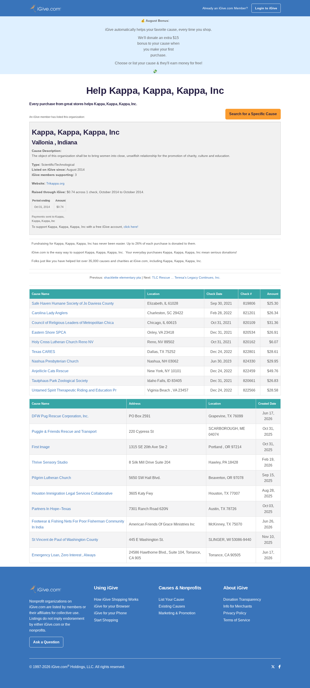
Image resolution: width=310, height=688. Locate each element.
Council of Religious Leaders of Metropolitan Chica (73, 323)
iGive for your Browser (112, 606)
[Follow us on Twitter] (273, 667)
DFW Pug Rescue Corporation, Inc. (60, 416)
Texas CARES (43, 352)
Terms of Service (236, 620)
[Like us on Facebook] (279, 667)
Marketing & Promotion (177, 613)
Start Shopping (106, 620)
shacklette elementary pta (122, 277)
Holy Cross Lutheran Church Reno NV (62, 342)
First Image (41, 447)
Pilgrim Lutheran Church (51, 478)
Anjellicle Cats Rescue (50, 371)
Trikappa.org (55, 183)
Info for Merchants (237, 606)
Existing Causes (172, 606)
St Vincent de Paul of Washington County (65, 540)
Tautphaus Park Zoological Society (60, 381)
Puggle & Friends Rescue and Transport (64, 431)
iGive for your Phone (110, 613)
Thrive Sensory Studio (50, 462)
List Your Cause (171, 599)
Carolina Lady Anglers (50, 313)
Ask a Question (46, 642)
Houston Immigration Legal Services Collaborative (72, 493)
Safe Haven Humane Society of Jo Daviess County (73, 303)
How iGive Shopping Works (116, 599)
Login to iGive (266, 8)
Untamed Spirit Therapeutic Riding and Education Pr (74, 390)
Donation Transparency (242, 599)
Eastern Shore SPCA (49, 332)
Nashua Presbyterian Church (55, 361)
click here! (131, 227)
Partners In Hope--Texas (51, 509)
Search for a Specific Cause (253, 114)
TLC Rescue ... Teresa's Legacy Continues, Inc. (186, 277)
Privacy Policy (234, 613)
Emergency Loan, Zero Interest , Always (64, 555)
